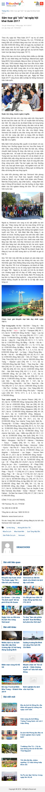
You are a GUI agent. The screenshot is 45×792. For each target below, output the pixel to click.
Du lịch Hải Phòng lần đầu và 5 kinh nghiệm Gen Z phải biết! (31, 735)
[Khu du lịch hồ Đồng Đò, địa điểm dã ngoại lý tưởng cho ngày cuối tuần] (9, 707)
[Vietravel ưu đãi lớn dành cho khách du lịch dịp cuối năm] (33, 570)
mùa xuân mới (19, 531)
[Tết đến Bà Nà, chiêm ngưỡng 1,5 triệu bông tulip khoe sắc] (9, 762)
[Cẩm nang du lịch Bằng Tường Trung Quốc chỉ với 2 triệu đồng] (9, 721)
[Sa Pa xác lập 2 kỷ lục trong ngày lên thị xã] (9, 776)
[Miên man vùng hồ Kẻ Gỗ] (12, 657)
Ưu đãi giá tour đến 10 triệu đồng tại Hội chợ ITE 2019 (32, 599)
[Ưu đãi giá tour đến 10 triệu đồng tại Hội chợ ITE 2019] (33, 590)
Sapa (16, 331)
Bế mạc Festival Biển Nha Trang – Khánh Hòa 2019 (12, 689)
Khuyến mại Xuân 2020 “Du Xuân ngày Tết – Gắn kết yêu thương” (11, 580)
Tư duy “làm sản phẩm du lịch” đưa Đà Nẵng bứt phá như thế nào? (32, 619)
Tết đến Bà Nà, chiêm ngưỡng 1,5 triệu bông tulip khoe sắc (31, 762)
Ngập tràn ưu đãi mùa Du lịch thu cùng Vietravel (11, 619)
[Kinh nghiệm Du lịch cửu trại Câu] (33, 680)
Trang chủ (5, 11)
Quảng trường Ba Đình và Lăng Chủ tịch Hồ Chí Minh (32, 644)
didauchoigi (23, 547)
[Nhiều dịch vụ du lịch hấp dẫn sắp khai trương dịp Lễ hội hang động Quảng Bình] (12, 635)
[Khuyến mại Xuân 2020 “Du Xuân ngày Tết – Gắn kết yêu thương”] (12, 570)
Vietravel (21, 535)
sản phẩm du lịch (9, 535)
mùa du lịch (7, 531)
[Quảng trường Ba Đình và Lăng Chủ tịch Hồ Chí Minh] (33, 635)
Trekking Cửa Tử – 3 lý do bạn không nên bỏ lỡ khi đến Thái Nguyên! (31, 748)
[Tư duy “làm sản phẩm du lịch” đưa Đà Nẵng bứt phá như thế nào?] (33, 610)
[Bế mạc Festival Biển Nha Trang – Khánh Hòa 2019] (12, 680)
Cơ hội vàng (10, 528)
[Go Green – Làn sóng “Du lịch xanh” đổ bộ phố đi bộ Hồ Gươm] (12, 590)
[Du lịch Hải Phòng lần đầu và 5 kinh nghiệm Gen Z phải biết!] (9, 735)
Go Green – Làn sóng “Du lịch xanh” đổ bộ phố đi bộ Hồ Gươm (11, 599)
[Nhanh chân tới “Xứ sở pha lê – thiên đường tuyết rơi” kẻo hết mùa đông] (33, 657)
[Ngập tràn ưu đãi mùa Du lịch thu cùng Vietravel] (12, 610)
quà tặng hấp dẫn (33, 531)
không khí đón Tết (24, 528)
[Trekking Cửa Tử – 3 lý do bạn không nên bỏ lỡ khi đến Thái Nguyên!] (9, 748)
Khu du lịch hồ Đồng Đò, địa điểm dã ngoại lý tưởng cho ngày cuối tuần (31, 707)
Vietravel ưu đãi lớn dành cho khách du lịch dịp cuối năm (33, 580)
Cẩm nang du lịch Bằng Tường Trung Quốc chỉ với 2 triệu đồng (31, 721)
